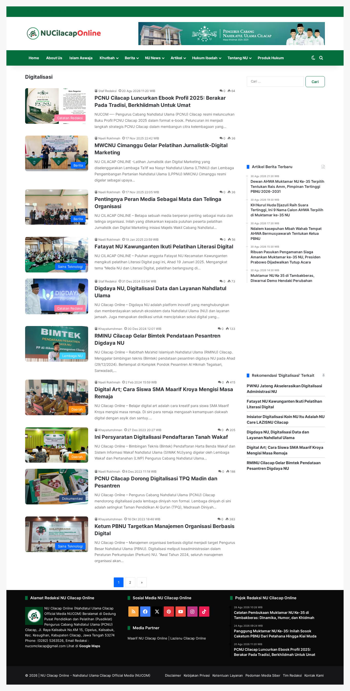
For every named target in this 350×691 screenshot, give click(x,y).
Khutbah (107, 58)
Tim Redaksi (292, 675)
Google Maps (89, 646)
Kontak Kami (314, 675)
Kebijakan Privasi (197, 675)
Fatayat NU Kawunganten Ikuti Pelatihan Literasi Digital (164, 246)
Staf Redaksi (107, 91)
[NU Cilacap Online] (63, 33)
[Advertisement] (286, 132)
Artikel (176, 58)
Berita (130, 58)
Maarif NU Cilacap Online (147, 638)
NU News (153, 58)
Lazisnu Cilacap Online (188, 638)
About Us (54, 58)
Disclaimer (173, 675)
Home (34, 58)
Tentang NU (238, 58)
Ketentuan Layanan (227, 675)
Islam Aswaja (80, 58)
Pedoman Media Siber (262, 675)
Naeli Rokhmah (109, 138)
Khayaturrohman (110, 329)
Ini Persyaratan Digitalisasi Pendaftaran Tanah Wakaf (161, 437)
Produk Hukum (271, 58)
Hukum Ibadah (205, 58)
